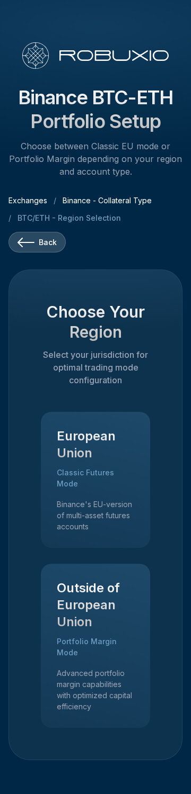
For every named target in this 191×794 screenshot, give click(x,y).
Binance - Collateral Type (107, 200)
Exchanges (27, 200)
